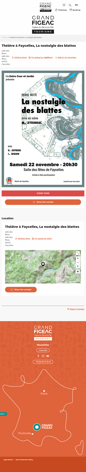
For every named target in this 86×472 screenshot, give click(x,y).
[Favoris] (64, 5)
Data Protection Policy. (24, 460)
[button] (70, 5)
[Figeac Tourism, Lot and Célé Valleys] (45, 9)
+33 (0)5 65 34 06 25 (43, 362)
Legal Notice (8, 460)
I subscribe (43, 350)
